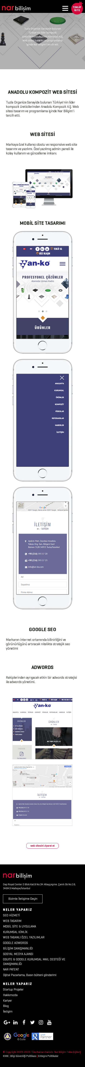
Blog (6, 1006)
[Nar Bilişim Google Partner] (42, 1036)
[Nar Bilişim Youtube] (49, 1022)
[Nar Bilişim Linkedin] (15, 1022)
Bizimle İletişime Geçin (22, 898)
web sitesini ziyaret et (42, 845)
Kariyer (7, 1000)
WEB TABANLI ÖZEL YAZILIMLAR (23, 937)
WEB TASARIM (12, 921)
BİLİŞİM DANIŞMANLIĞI (18, 948)
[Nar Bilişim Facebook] (24, 1022)
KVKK (5, 1056)
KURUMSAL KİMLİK (15, 932)
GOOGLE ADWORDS (15, 943)
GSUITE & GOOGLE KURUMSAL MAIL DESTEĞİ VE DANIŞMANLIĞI (34, 961)
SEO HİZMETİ (11, 915)
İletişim (7, 1011)
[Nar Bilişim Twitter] (32, 1022)
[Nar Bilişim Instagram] (41, 1022)
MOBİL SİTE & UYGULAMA (19, 926)
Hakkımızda (10, 995)
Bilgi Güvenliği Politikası (23, 1056)
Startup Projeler (13, 989)
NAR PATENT (11, 969)
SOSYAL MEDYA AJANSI (18, 954)
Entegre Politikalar (48, 1056)
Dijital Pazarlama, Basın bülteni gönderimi (29, 975)
